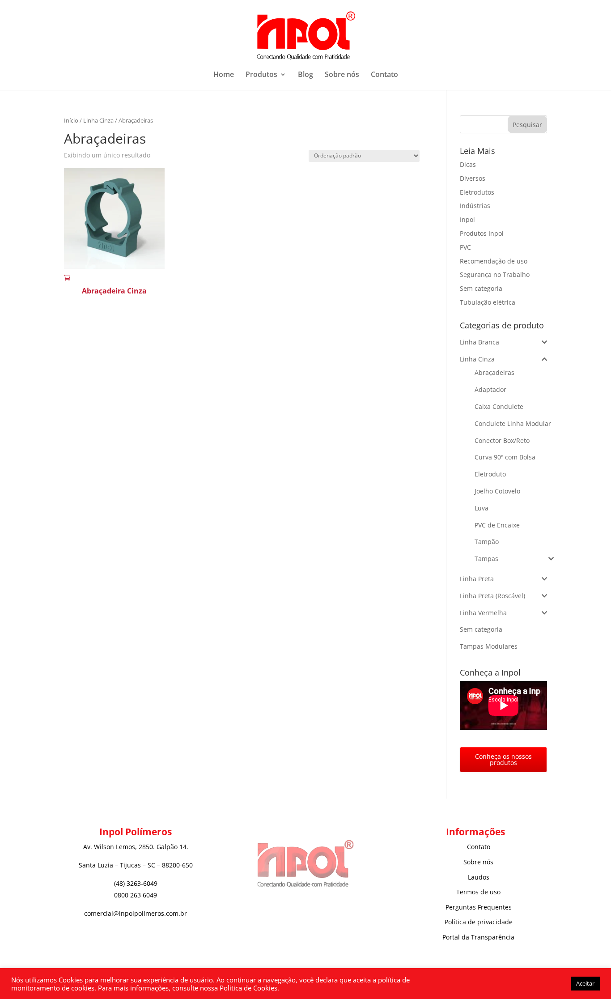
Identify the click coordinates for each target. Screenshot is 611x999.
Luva (481, 508)
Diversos (472, 178)
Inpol (467, 219)
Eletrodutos (477, 192)
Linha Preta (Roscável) (492, 595)
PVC (465, 247)
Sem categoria (481, 288)
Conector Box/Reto (502, 440)
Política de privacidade (479, 922)
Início (71, 120)
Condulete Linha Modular (513, 423)
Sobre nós (342, 75)
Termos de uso (478, 892)
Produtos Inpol (482, 233)
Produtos (261, 75)
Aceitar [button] (585, 983)
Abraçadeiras (494, 372)
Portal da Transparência (478, 937)
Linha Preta (477, 578)
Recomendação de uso (493, 261)
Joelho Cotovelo (497, 491)
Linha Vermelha (483, 612)
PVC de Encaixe (497, 525)
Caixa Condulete (499, 406)
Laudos (478, 877)
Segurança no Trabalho (495, 274)
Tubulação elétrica (487, 302)
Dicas (468, 164)
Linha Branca (479, 342)
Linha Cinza (98, 120)
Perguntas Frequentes (479, 907)
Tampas (486, 558)
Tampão (487, 541)
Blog (305, 75)
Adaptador (490, 389)
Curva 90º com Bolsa (505, 457)
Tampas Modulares (489, 646)
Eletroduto (490, 474)
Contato (384, 75)
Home (223, 75)
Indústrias (475, 205)
